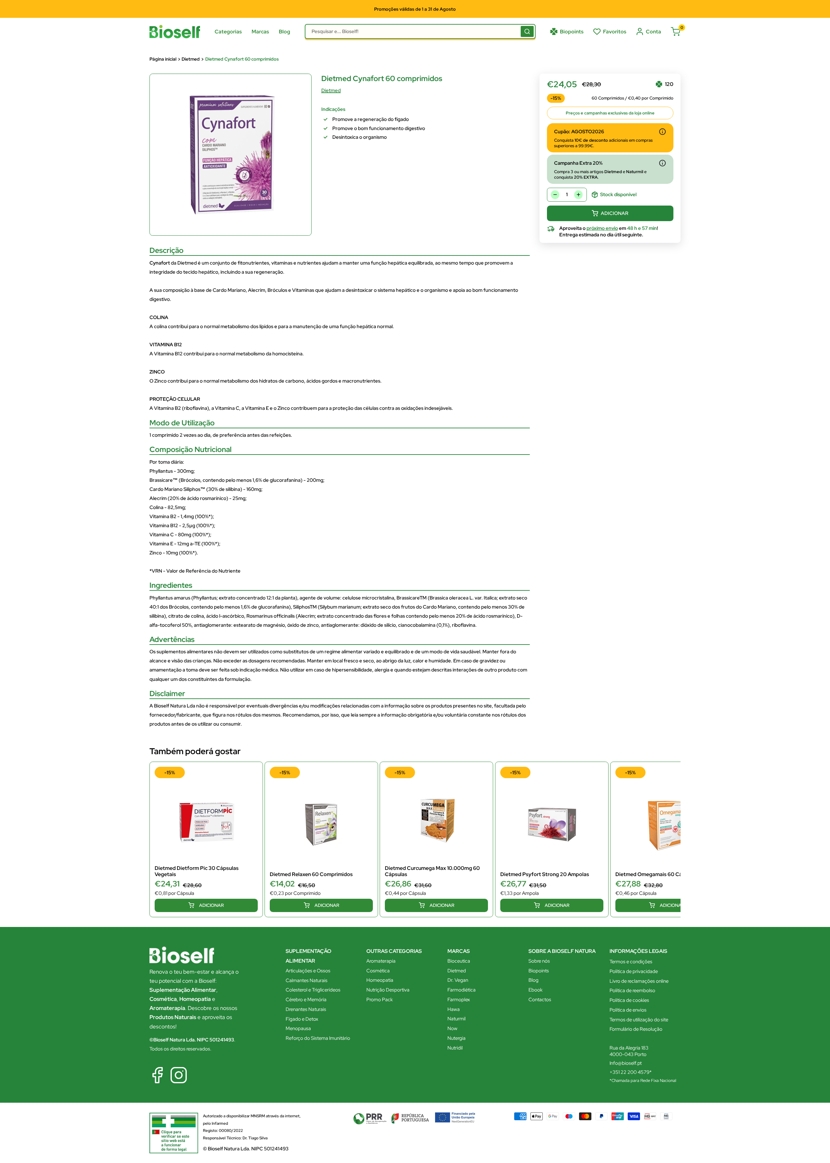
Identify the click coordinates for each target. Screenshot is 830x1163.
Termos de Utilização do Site (324, 601)
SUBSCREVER (415, 618)
